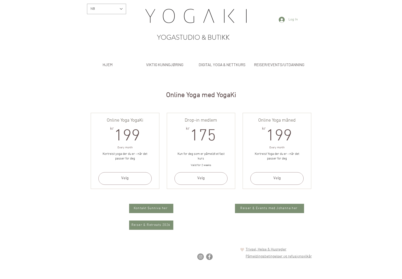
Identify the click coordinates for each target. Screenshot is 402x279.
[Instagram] (200, 256)
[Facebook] (209, 256)
